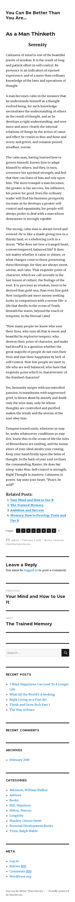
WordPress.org (20, 876)
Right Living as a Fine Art (28, 699)
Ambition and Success (27, 510)
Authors (15, 795)
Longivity (16, 815)
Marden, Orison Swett (25, 821)
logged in (31, 570)
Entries (17, 866)
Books (48, 540)
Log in (14, 861)
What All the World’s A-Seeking (32, 694)
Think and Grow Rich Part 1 (29, 704)
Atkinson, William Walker (28, 790)
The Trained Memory (27, 505)
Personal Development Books (31, 826)
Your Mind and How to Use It (32, 500)
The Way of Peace (22, 710)
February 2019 (19, 760)
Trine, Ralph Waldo (23, 831)
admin (15, 540)
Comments (20, 871)
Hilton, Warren (20, 810)
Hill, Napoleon (20, 805)
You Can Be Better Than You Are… (25, 891)
